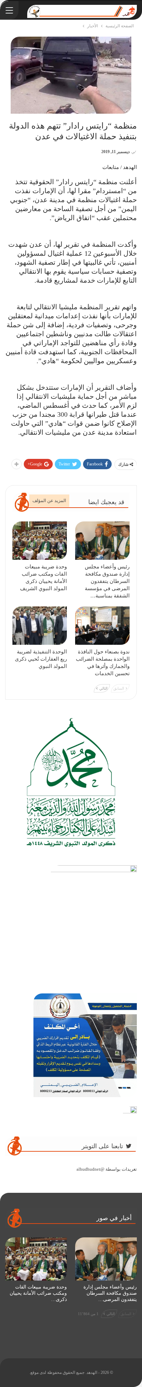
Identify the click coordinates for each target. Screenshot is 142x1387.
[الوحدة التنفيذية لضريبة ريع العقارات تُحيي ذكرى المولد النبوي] (39, 625)
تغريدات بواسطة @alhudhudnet (107, 1169)
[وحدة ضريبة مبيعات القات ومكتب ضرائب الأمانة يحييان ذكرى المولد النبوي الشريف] (39, 540)
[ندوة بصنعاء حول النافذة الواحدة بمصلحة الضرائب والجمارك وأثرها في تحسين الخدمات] (102, 625)
